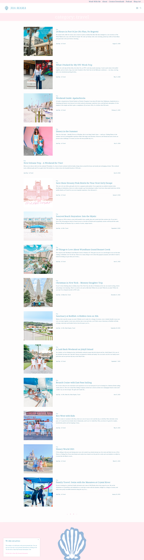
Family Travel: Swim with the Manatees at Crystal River (83, 482)
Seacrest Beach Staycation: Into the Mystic (76, 216)
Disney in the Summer (67, 131)
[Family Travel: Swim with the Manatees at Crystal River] (38, 492)
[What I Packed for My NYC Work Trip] (38, 74)
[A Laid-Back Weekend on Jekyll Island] (38, 359)
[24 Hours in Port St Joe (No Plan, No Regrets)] (38, 41)
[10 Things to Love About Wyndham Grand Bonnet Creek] (38, 259)
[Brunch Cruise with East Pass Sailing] (38, 392)
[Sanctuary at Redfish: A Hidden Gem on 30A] (38, 325)
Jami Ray (58, 43)
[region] (21, 547)
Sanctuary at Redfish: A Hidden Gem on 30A (77, 316)
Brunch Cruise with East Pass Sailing (74, 382)
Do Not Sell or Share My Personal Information (17, 553)
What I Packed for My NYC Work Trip (74, 65)
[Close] (38, 540)
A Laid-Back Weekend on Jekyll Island (74, 349)
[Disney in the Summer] (38, 141)
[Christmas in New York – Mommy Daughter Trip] (38, 292)
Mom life (64, 294)
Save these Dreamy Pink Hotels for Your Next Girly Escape (84, 183)
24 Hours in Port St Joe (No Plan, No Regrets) (77, 31)
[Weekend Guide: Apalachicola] (38, 107)
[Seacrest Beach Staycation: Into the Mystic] (38, 226)
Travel (64, 43)
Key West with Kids (65, 416)
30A (63, 228)
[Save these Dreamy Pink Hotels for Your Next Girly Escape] (38, 192)
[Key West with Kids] (38, 425)
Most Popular (68, 328)
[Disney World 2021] (38, 458)
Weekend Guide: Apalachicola (70, 98)
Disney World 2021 (65, 449)
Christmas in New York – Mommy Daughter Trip (79, 283)
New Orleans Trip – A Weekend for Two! (43, 163)
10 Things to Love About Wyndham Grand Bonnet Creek (83, 249)
